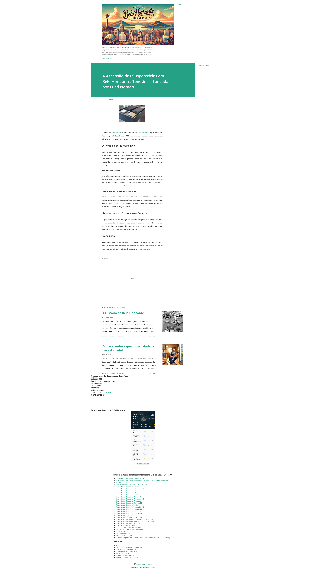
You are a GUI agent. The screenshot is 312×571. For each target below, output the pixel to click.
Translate (108, 392)
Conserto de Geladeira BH (126, 493)
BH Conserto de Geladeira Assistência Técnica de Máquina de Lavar (142, 481)
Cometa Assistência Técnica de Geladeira (132, 485)
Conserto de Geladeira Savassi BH (129, 513)
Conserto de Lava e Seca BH (126, 515)
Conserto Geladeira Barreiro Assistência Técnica (134, 519)
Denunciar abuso (203, 65)
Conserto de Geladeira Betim (127, 491)
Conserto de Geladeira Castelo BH (129, 497)
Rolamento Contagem (124, 535)
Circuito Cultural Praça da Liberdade (130, 547)
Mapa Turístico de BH (124, 553)
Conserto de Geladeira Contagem (128, 501)
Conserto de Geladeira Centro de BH (130, 499)
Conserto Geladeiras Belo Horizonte (129, 523)
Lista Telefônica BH (123, 533)
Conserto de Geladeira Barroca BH (129, 487)
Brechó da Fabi (121, 483)
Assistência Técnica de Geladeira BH (130, 479)
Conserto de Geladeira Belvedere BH (130, 489)
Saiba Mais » (152, 336)
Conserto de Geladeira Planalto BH (129, 509)
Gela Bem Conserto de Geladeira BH (129, 529)
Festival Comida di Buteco (126, 549)
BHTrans (119, 545)
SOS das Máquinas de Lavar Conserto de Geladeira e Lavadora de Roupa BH (145, 537)
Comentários (98, 385)
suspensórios (116, 133)
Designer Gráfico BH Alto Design (128, 527)
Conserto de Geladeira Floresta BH (129, 503)
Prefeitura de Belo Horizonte (127, 557)
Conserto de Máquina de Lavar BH (129, 517)
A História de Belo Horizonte (123, 313)
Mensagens (97, 383)
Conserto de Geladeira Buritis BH (128, 495)
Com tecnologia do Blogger (144, 564)
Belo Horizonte (143, 133)
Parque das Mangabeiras (125, 555)
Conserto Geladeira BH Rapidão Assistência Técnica (136, 521)
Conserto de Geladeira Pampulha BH (130, 507)
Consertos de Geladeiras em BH (128, 525)
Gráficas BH (120, 531)
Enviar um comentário (117, 336)
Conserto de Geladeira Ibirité (127, 505)
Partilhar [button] (159, 256)
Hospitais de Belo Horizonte (126, 551)
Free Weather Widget (144, 463)
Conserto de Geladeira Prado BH (128, 511)
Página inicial (107, 58)
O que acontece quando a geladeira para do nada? (128, 348)
